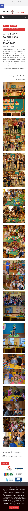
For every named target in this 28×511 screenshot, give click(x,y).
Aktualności (6, 25)
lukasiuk (12, 46)
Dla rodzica (13, 25)
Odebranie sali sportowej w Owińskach (13, 456)
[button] (2, 6)
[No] (26, 498)
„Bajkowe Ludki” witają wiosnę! (12, 452)
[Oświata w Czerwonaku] (14, 11)
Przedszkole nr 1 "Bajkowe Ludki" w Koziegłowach (11, 29)
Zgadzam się (14, 508)
